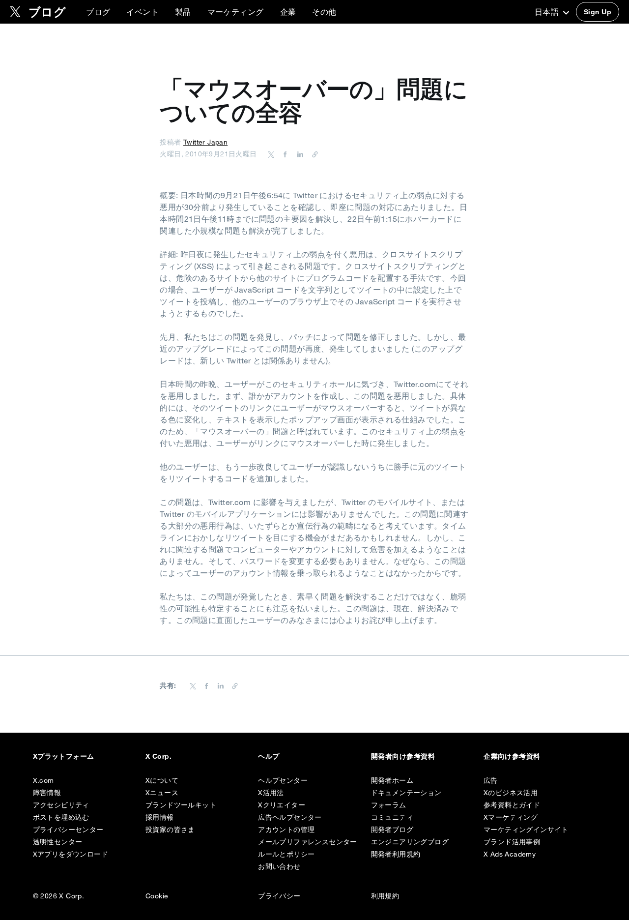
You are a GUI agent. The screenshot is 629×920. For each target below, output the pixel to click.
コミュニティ (392, 817)
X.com (43, 780)
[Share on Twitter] (271, 153)
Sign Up (597, 11)
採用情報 (159, 817)
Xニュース (161, 792)
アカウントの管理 (286, 829)
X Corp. (158, 756)
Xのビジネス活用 (511, 792)
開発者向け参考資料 (403, 756)
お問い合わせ (279, 866)
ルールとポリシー (286, 854)
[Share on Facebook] (283, 153)
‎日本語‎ (548, 12)
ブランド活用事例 (512, 841)
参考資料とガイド (512, 805)
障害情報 (47, 792)
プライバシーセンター (68, 829)
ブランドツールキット (180, 805)
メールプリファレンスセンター (307, 841)
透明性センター (58, 841)
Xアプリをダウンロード (70, 854)
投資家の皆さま (170, 829)
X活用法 (271, 792)
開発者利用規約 (396, 854)
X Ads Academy (510, 854)
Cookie (156, 895)
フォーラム (388, 805)
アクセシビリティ (61, 805)
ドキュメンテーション (406, 792)
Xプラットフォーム (63, 756)
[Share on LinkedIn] (298, 153)
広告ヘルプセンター (290, 817)
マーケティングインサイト (526, 829)
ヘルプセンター (283, 780)
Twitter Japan (205, 142)
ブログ (98, 12)
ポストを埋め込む (61, 817)
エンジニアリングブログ (410, 841)
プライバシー (279, 895)
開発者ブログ (392, 829)
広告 (491, 780)
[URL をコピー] (312, 154)
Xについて (161, 780)
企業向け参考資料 (512, 756)
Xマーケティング (511, 817)
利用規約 (385, 895)
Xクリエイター (281, 805)
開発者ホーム (392, 780)
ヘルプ (268, 756)
